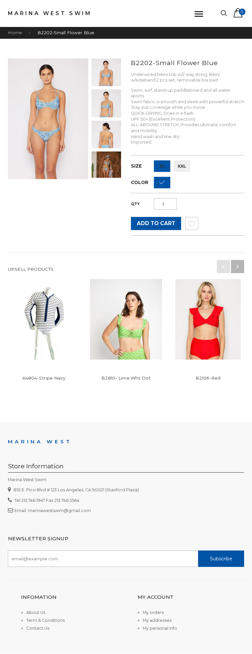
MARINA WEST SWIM (50, 13)
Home (15, 32)
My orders (153, 612)
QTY (135, 203)
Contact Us (37, 628)
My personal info (160, 628)
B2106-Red (208, 378)
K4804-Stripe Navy (44, 378)
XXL (182, 166)
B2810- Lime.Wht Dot (126, 378)
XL (162, 166)
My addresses (157, 620)
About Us (35, 612)
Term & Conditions (45, 620)
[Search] (224, 13)
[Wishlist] (191, 225)
